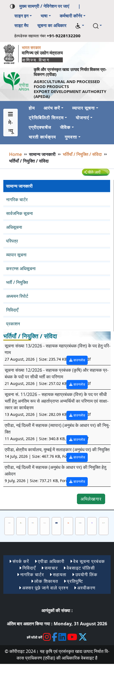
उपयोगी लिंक (86, 574)
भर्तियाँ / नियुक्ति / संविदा (82, 154)
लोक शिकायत (46, 581)
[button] (80, 26)
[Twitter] (82, 637)
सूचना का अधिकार (51, 25)
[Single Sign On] (103, 522)
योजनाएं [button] (82, 118)
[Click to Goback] (96, 172)
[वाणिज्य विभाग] (10, 53)
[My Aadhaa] (68, 522)
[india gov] (9, 522)
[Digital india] (21, 522)
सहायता (59, 574)
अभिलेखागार (91, 499)
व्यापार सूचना (16, 255)
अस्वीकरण (86, 588)
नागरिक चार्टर (17, 199)
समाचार (51, 568)
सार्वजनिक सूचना (19, 213)
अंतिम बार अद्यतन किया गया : (30, 624)
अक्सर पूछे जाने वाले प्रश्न (45, 588)
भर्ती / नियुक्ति (17, 282)
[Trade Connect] (56, 522)
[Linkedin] (62, 637)
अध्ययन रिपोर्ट (17, 296)
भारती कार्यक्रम (42, 137)
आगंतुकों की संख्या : (57, 610)
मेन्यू (10, 126)
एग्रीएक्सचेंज (40, 127)
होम (32, 108)
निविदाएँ (12, 310)
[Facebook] (55, 637)
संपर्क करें (20, 561)
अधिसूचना (14, 227)
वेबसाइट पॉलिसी (81, 568)
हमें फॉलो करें (34, 637)
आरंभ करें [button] (52, 108)
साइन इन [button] (21, 16)
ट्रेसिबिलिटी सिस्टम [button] (46, 118)
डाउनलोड (78, 360)
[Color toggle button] (12, 6)
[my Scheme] (80, 522)
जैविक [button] (65, 127)
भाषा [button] (44, 16)
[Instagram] (47, 637)
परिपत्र (12, 241)
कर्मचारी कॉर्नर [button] (71, 16)
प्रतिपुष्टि (75, 581)
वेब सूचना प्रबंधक (89, 561)
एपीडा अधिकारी (51, 561)
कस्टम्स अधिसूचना (21, 268)
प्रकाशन (13, 324)
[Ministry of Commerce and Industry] (44, 522)
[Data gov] (32, 522)
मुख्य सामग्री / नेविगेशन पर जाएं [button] (44, 6)
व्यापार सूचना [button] (83, 108)
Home (15, 154)
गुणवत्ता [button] (71, 137)
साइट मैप (21, 25)
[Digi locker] (92, 522)
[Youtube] (72, 637)
